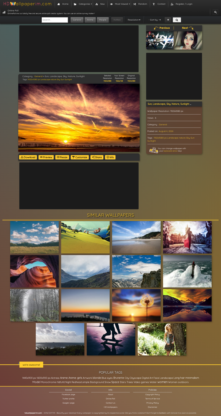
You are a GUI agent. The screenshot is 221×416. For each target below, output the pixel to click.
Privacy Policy (152, 403)
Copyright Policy (152, 394)
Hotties (117, 19)
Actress (55, 377)
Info (111, 157)
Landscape (45, 79)
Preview (47, 157)
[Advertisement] (79, 48)
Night (68, 382)
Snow (108, 382)
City (127, 377)
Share (98, 157)
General (77, 19)
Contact (162, 413)
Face (156, 377)
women (162, 382)
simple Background (93, 382)
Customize (81, 157)
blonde (97, 377)
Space (115, 382)
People (102, 19)
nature (53, 79)
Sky (58, 79)
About (110, 394)
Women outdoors (178, 382)
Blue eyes (107, 377)
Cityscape (135, 377)
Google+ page (68, 403)
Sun (62, 79)
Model (36, 382)
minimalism (192, 377)
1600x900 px (43, 377)
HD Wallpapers (110, 407)
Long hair (179, 377)
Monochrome (48, 382)
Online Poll (110, 398)
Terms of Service (152, 398)
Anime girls (75, 377)
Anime (90, 19)
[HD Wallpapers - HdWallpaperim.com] (27, 4)
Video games (141, 382)
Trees (130, 382)
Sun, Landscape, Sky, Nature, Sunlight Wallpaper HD (176, 103)
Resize (63, 157)
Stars (123, 382)
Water (153, 382)
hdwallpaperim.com (33, 413)
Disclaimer (152, 407)
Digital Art (147, 377)
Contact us (110, 403)
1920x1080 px (34, 79)
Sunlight (68, 79)
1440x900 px (29, 377)
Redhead (77, 382)
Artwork (87, 377)
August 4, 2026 (166, 131)
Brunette (118, 377)
